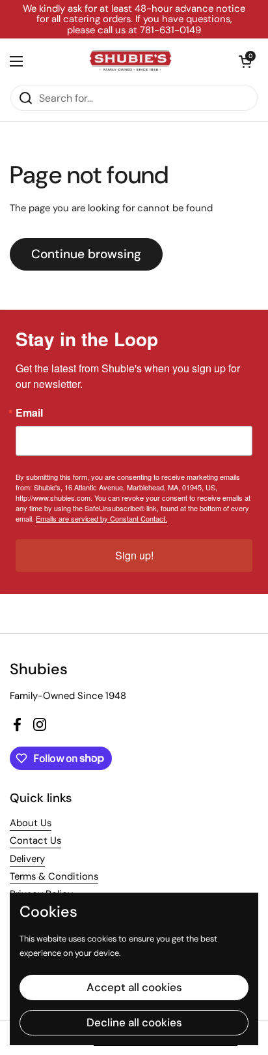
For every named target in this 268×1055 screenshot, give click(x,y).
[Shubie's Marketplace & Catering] (130, 61)
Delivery (27, 858)
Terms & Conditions (54, 876)
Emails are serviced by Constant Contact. (101, 518)
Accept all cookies (134, 987)
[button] (245, 61)
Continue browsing (86, 254)
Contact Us (35, 840)
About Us (30, 822)
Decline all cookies (134, 1022)
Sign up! (134, 555)
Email (29, 413)
